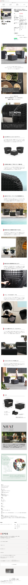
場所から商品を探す (17, 4)
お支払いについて (3, 545)
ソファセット (11, 8)
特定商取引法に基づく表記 (12, 580)
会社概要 (5, 580)
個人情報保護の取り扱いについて (4, 581)
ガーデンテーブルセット (6, 8)
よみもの (24, 4)
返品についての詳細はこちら (23, 37)
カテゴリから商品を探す (3, 4)
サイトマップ (10, 581)
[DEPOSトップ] (4, 1)
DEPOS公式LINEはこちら (4, 557)
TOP (1, 8)
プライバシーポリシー (18, 580)
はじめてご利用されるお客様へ (4, 541)
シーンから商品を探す (11, 4)
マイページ (2, 580)
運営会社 (7, 580)
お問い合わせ (2, 552)
